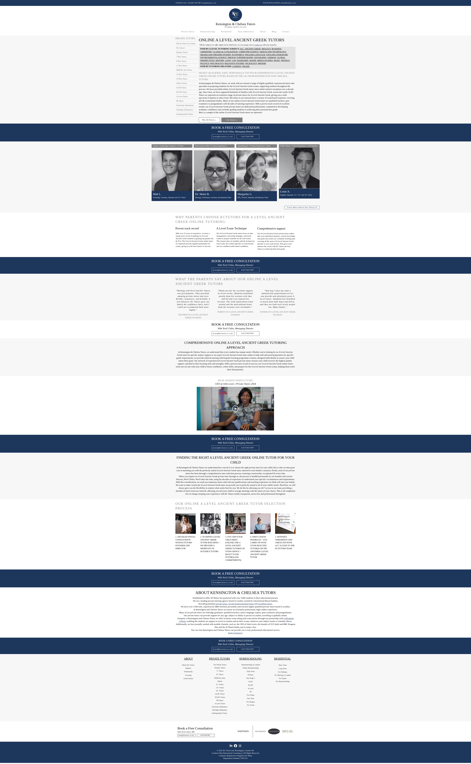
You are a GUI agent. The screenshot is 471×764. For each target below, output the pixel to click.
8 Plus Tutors (181, 61)
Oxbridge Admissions (184, 110)
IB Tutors (179, 101)
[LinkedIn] (231, 745)
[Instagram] (240, 745)
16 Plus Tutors (181, 79)
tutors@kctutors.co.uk (288, 3)
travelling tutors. (265, 604)
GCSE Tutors (181, 88)
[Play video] (235, 409)
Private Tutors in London (185, 43)
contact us (258, 45)
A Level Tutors (182, 96)
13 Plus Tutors (181, 74)
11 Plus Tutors (181, 66)
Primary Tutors (182, 52)
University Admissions (185, 105)
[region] (172, 175)
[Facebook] (235, 745)
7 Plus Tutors (181, 57)
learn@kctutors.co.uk (209, 3)
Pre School (180, 48)
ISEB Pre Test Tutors (184, 70)
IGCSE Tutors (181, 92)
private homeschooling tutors (241, 604)
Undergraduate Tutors (184, 114)
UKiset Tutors (181, 83)
